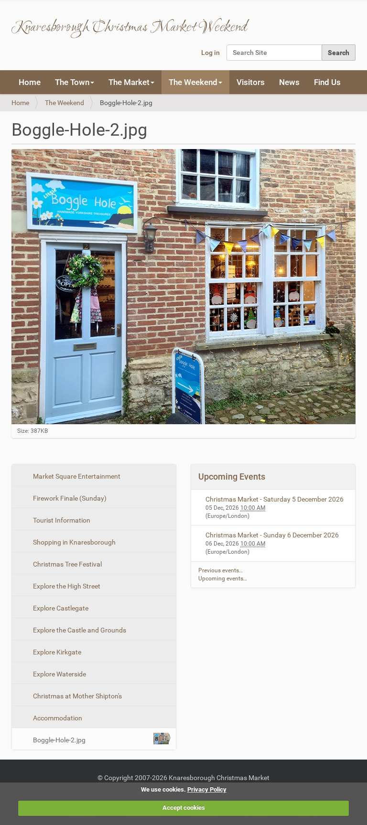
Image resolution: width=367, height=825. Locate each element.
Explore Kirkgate (56, 652)
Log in (210, 52)
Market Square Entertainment (76, 476)
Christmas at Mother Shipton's (77, 696)
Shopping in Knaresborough (74, 542)
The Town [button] (72, 82)
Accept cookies (183, 807)
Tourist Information (61, 520)
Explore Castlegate (60, 608)
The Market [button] (129, 82)
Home (30, 82)
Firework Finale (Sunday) (69, 498)
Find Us (327, 82)
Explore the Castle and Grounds (79, 630)
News (289, 82)
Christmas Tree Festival (67, 564)
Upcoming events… (222, 578)
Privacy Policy (207, 789)
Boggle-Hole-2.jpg (59, 740)
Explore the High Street (66, 586)
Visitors (251, 82)
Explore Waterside (59, 674)
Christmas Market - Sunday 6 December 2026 (272, 535)
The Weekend (64, 103)
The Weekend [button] (193, 82)
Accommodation (57, 718)
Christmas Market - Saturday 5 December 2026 (274, 499)
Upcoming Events (231, 476)
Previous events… (220, 570)
